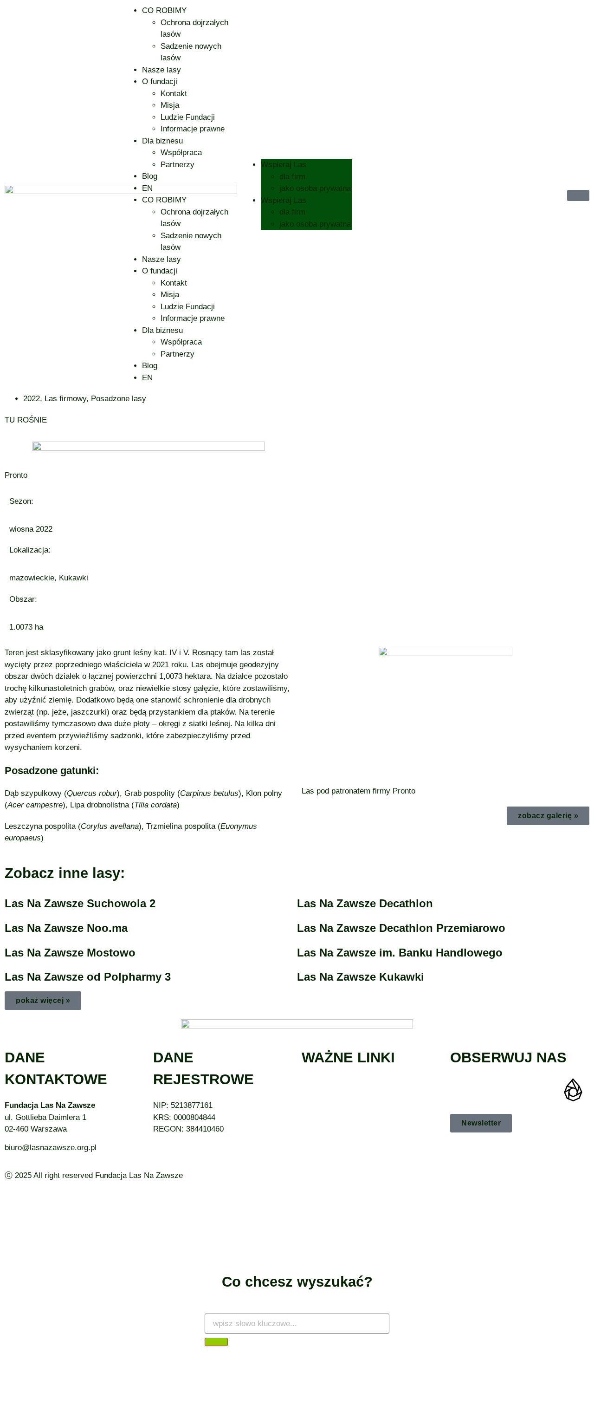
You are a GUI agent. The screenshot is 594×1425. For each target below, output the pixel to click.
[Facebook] (461, 1089)
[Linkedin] (545, 1089)
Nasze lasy (161, 69)
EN (147, 188)
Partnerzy (177, 164)
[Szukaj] (216, 1342)
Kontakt (174, 93)
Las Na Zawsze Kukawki (360, 976)
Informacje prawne (193, 128)
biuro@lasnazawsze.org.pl (51, 1147)
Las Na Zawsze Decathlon (365, 903)
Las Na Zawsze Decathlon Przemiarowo (401, 928)
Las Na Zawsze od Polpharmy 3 (88, 976)
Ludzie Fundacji (188, 117)
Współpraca (181, 152)
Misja (170, 105)
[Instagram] (489, 1089)
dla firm (292, 176)
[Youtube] (517, 1089)
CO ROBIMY (164, 10)
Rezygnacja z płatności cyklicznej (361, 1084)
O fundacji (159, 81)
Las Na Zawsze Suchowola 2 (80, 903)
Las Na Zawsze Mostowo (70, 952)
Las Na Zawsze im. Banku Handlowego (400, 952)
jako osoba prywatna (315, 188)
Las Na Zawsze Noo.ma (66, 928)
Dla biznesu (162, 141)
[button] (43, 1000)
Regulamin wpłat (330, 1107)
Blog (149, 176)
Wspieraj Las (283, 164)
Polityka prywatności (338, 1095)
